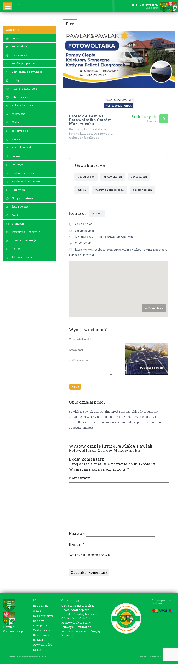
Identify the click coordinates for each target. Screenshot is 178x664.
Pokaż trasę (156, 308)
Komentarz (79, 478)
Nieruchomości (21, 147)
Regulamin (41, 635)
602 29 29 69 (83, 224)
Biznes (15, 38)
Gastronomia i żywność (27, 71)
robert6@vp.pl (84, 230)
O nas (37, 610)
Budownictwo (20, 46)
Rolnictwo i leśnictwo (25, 181)
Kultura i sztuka (22, 105)
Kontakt (39, 650)
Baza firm (40, 605)
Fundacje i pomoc (23, 63)
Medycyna (18, 113)
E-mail (76, 544)
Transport (17, 223)
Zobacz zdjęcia (153, 367)
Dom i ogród (19, 55)
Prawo (15, 156)
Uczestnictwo (43, 616)
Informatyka (19, 97)
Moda (15, 122)
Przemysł (17, 164)
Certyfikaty (42, 630)
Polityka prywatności (42, 642)
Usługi (15, 248)
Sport (14, 215)
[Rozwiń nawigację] (7, 6)
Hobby (15, 80)
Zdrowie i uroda (21, 257)
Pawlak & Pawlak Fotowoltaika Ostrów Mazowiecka (90, 120)
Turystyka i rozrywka (25, 231)
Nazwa (77, 533)
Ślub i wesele (20, 206)
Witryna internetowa (89, 555)
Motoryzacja (19, 130)
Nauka (15, 139)
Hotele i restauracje (24, 88)
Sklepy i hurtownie (23, 198)
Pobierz (97, 213)
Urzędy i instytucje (24, 240)
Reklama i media (22, 173)
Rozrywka (18, 189)
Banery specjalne (40, 623)
